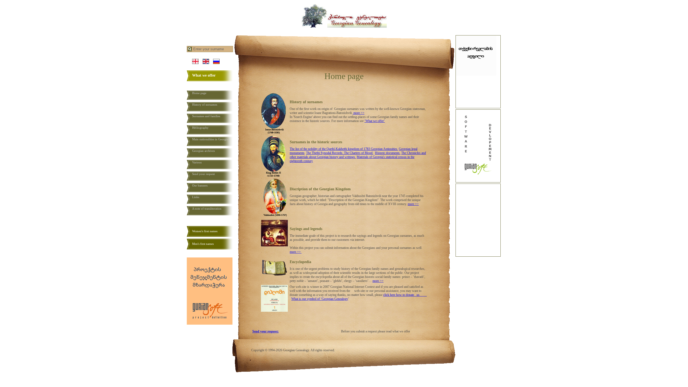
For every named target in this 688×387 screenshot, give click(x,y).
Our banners (199, 185)
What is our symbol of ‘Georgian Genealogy (319, 299)
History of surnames (204, 104)
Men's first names (203, 243)
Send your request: (265, 331)
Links (195, 197)
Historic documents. (387, 153)
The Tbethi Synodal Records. (325, 153)
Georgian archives (203, 150)
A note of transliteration (206, 208)
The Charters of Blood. (358, 153)
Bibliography (200, 127)
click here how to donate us (405, 295)
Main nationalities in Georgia (210, 139)
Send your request (203, 173)
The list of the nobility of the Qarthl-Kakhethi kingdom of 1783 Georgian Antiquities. (344, 149)
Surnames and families (206, 116)
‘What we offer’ (374, 121)
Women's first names (204, 231)
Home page (199, 93)
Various (197, 162)
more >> (358, 113)
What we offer (204, 75)
